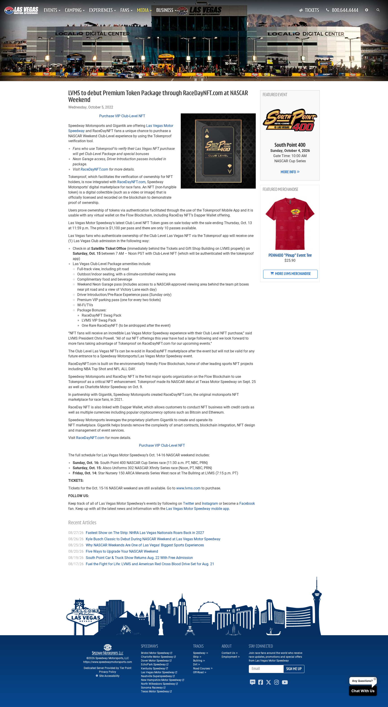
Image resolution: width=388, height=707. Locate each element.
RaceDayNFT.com (94, 169)
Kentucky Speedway (153, 668)
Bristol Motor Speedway (155, 653)
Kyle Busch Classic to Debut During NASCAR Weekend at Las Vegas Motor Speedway (153, 538)
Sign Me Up (294, 669)
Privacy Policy (107, 671)
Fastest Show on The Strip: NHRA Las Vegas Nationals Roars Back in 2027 (145, 532)
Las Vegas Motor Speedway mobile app (197, 508)
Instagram (210, 503)
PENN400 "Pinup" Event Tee (290, 255)
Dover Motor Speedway (155, 660)
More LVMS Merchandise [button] (292, 274)
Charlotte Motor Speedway (157, 656)
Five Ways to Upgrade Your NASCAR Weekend (122, 551)
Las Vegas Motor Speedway (157, 672)
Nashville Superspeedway (156, 676)
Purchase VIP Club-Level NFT (122, 115)
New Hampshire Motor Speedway (161, 680)
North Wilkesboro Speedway (158, 683)
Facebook (247, 503)
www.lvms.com (188, 488)
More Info (289, 172)
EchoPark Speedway (153, 664)
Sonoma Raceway (152, 687)
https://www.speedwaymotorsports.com (107, 662)
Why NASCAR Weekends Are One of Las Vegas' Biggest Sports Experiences (145, 545)
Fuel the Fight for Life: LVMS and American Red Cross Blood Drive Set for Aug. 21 (150, 563)
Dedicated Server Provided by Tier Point (107, 668)
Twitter (188, 503)
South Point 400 (290, 145)
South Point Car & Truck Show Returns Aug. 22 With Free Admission (139, 557)
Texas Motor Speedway (155, 691)
